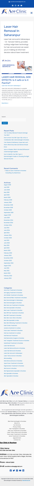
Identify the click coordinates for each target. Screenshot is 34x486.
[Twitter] (14, 470)
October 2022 (8, 260)
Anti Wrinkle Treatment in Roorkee (13, 295)
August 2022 (7, 265)
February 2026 (8, 200)
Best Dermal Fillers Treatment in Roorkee (15, 297)
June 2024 (7, 230)
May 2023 (6, 245)
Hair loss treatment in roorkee (12, 333)
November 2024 (8, 222)
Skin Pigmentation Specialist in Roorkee (15, 371)
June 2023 (7, 243)
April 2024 (7, 233)
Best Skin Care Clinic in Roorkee (13, 318)
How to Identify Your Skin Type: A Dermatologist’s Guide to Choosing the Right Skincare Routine (16, 156)
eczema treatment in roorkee (12, 328)
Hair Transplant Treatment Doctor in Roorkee (16, 340)
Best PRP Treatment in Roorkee (12, 315)
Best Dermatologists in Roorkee (13, 303)
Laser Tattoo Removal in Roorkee (17, 432)
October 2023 (8, 238)
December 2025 (8, 205)
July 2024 (6, 228)
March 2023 (7, 250)
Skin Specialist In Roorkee (11, 373)
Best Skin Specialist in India (11, 320)
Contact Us (17, 440)
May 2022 (6, 270)
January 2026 (8, 202)
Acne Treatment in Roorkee (17, 436)
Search (4, 117)
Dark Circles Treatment (10, 325)
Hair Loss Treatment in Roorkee (17, 430)
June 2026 (7, 190)
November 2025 (8, 207)
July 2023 (6, 240)
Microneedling (8, 358)
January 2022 (7, 278)
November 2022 (8, 258)
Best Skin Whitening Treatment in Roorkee (15, 323)
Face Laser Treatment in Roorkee (13, 330)
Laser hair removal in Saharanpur (11, 85)
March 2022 (7, 273)
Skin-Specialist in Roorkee (11, 376)
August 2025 (7, 215)
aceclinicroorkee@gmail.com (13, 466)
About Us (17, 423)
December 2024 (8, 220)
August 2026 (7, 185)
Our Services (17, 425)
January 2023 (7, 255)
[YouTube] (20, 470)
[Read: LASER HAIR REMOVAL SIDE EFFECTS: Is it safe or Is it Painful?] (17, 66)
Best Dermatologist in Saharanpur (13, 300)
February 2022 (8, 276)
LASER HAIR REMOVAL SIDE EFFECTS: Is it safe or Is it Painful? (16, 80)
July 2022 (6, 268)
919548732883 (10, 462)
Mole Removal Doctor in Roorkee (13, 361)
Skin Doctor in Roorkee (10, 368)
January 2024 (8, 235)
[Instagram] (17, 470)
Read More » (5, 103)
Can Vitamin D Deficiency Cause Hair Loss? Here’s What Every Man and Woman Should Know (16, 145)
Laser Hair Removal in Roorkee (12, 351)
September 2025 (8, 212)
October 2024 (8, 225)
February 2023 (8, 253)
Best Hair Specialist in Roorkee (12, 308)
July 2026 (6, 187)
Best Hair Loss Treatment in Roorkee (14, 305)
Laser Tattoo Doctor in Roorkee (13, 356)
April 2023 (6, 248)
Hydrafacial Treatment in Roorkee (13, 343)
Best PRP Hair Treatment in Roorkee (14, 313)
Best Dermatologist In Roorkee (17, 421)
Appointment (17, 438)
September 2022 (8, 263)
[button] (31, 12)
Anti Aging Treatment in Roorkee (13, 292)
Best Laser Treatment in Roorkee (13, 310)
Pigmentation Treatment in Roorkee (14, 366)
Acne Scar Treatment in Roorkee (13, 290)
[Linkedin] (23, 470)
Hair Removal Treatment (11, 335)
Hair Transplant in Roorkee (17, 428)
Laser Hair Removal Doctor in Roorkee (14, 348)
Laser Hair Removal (9, 345)
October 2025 (8, 210)
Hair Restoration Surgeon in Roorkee (14, 338)
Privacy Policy (17, 427)
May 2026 (6, 192)
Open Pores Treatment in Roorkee (13, 363)
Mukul (7, 170)
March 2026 (7, 197)
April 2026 (6, 195)
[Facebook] (11, 470)
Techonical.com (26, 480)
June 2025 (7, 217)
